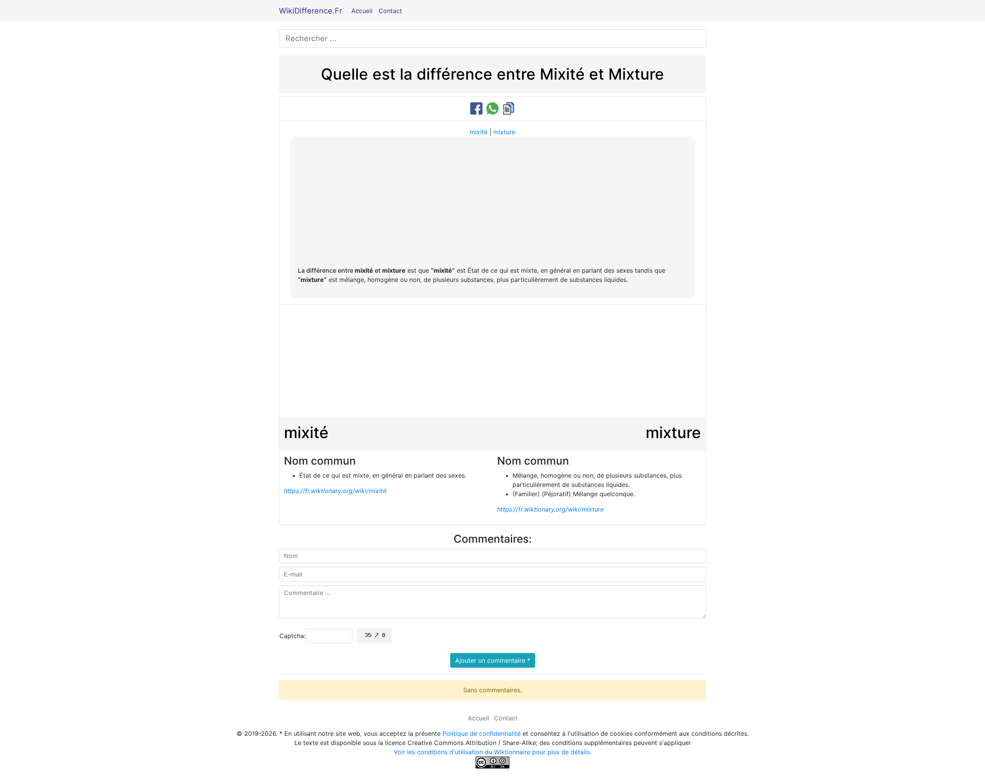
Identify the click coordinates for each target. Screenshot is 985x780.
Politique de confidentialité (481, 733)
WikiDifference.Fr (310, 10)
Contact (390, 11)
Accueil (361, 11)
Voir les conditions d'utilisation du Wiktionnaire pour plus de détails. (492, 752)
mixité (478, 132)
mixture (504, 132)
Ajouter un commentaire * (492, 660)
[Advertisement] (493, 202)
